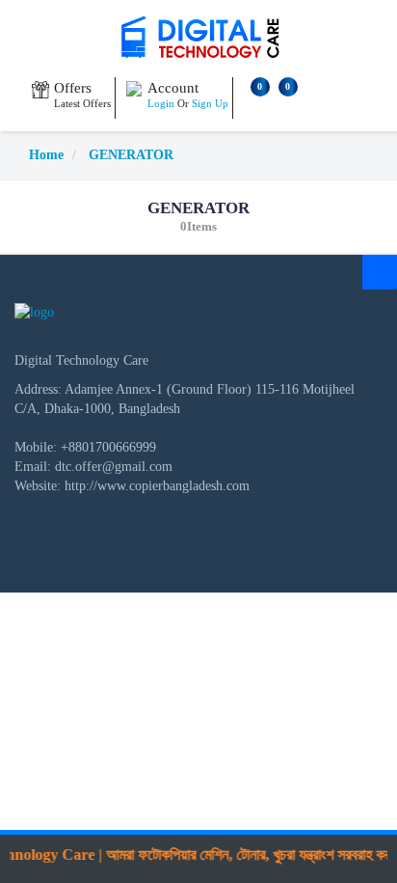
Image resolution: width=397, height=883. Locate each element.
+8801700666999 (108, 447)
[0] (253, 106)
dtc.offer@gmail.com (113, 466)
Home (46, 155)
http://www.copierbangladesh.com (157, 486)
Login (160, 103)
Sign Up (210, 103)
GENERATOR (131, 155)
